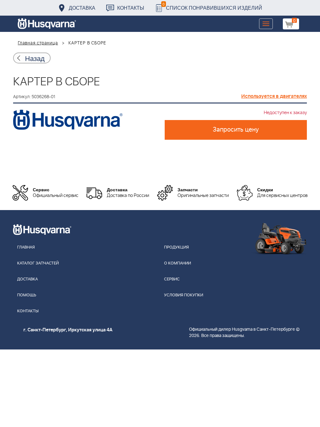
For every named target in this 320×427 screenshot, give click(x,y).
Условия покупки (183, 295)
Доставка (82, 7)
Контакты (130, 7)
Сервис (172, 279)
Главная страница (38, 43)
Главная (26, 247)
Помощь (26, 295)
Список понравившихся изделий (212, 6)
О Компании (177, 263)
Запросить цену (236, 129)
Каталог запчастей (38, 263)
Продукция (176, 247)
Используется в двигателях (274, 96)
